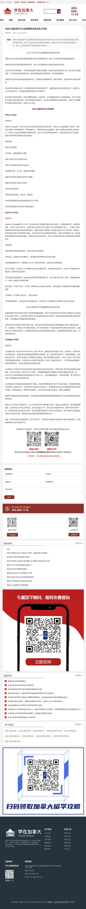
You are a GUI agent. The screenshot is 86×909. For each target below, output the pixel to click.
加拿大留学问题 (25, 731)
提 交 (9, 497)
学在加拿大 (31, 262)
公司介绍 (48, 833)
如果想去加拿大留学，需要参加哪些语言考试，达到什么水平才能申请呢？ (35, 701)
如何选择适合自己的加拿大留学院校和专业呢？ (25, 705)
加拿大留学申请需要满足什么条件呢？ (22, 717)
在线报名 (12, 535)
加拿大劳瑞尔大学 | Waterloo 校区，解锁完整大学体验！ (28, 553)
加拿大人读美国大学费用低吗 (18, 585)
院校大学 (67, 833)
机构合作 (48, 842)
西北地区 (23, 2)
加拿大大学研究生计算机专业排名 (19, 581)
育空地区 (17, 2)
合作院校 (48, 839)
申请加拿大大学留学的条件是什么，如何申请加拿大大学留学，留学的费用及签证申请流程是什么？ (45, 709)
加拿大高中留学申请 (61, 736)
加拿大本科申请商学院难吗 (17, 569)
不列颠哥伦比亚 (40, 2)
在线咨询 (74, 534)
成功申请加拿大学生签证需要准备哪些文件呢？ (25, 689)
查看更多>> (79, 543)
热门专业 (67, 836)
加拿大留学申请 (10, 731)
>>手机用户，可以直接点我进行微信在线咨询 (43, 456)
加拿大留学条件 (28, 736)
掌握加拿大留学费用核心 (17, 681)
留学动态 (67, 839)
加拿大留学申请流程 (43, 736)
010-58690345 (12, 865)
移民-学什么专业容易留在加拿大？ (20, 565)
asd (8, 549)
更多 (47, 2)
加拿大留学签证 (70, 731)
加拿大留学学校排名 (12, 736)
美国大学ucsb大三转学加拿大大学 (19, 573)
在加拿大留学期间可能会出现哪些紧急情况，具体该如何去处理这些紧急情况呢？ (38, 697)
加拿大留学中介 (39, 731)
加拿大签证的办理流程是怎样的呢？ (21, 685)
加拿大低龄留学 (32, 52)
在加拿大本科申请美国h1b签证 (18, 557)
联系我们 (48, 836)
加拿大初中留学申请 (12, 741)
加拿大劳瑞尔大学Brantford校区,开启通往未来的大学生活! (28, 561)
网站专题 (67, 846)
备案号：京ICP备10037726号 (58, 902)
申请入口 (67, 849)
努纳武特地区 (31, 2)
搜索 (60, 11)
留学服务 (48, 846)
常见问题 (67, 842)
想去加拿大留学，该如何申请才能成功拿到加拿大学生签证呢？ (31, 693)
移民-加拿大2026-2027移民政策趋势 (20, 577)
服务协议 (48, 849)
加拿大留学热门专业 (54, 731)
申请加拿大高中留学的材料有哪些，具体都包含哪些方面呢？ (30, 713)
